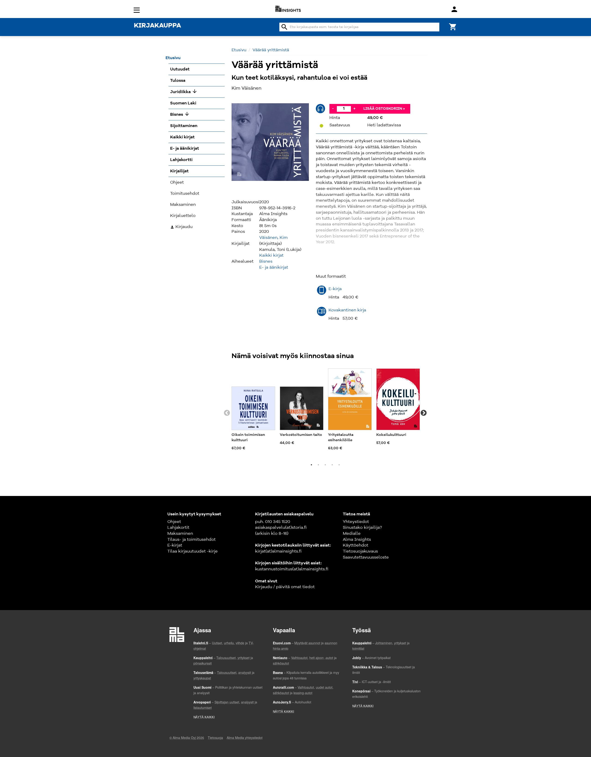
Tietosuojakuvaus (360, 551)
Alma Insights (357, 540)
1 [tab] (311, 464)
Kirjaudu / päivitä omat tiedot (285, 587)
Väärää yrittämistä (271, 50)
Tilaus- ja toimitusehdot (191, 540)
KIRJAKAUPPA (157, 26)
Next (423, 413)
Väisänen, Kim (273, 238)
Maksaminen (180, 534)
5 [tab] (339, 464)
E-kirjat (174, 545)
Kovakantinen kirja (347, 310)
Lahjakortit (178, 528)
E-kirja (335, 289)
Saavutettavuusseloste (366, 557)
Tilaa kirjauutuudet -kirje (192, 551)
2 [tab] (318, 464)
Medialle (352, 534)
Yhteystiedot (356, 522)
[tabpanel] (253, 410)
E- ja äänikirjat (273, 267)
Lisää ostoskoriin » (384, 109)
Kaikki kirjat (271, 255)
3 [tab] (325, 464)
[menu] (137, 10)
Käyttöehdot (355, 545)
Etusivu (239, 50)
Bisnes (265, 261)
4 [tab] (332, 464)
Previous (226, 413)
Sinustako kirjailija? (362, 528)
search (284, 27)
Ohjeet (174, 522)
